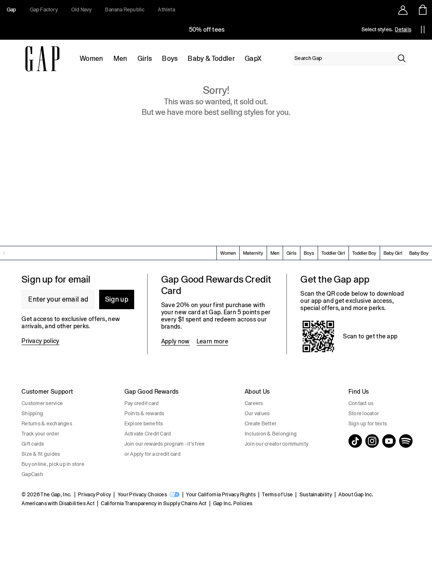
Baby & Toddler (211, 58)
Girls (145, 58)
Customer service (42, 403)
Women (91, 58)
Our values (257, 413)
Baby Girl (392, 253)
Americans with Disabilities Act (58, 503)
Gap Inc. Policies (232, 503)
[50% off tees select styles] (206, 29)
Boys (170, 58)
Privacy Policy (94, 495)
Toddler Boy (364, 253)
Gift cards (33, 444)
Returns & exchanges (47, 424)
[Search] (402, 58)
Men (120, 58)
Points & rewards (144, 413)
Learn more (212, 341)
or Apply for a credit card (152, 454)
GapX (253, 58)
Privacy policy (40, 340)
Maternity (253, 253)
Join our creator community (276, 444)
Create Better (260, 424)
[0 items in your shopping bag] (422, 9)
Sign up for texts (367, 424)
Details (403, 30)
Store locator (363, 413)
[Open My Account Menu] (403, 9)
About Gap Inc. (355, 495)
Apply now (175, 341)
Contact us (360, 403)
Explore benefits (143, 424)
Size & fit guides (41, 454)
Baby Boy (419, 253)
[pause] (423, 29)
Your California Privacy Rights (221, 495)
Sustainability (316, 495)
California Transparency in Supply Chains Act (153, 503)
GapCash (32, 474)
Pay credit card (141, 403)
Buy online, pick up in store (53, 464)
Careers (254, 403)
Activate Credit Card (147, 434)
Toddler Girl (333, 253)
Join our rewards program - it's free (164, 444)
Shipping (32, 413)
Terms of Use (277, 495)
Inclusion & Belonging (271, 434)
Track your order (40, 434)
